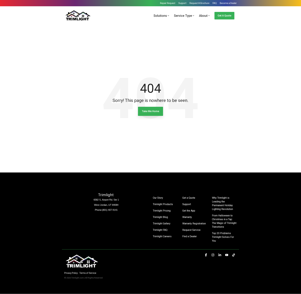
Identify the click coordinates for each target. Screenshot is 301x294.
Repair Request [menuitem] (167, 3)
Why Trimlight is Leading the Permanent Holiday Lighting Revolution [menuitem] (222, 203)
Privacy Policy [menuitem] (71, 273)
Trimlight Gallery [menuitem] (161, 223)
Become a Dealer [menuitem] (228, 3)
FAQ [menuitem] (215, 3)
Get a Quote (224, 15)
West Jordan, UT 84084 (106, 205)
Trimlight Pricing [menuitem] (162, 210)
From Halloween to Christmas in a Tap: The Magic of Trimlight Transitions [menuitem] (224, 221)
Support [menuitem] (182, 3)
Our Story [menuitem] (158, 197)
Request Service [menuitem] (191, 229)
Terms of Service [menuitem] (87, 273)
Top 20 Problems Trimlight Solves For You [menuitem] (223, 237)
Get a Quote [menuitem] (188, 197)
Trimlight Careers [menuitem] (162, 236)
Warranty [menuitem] (187, 217)
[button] (206, 255)
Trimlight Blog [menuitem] (160, 217)
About (203, 16)
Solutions (160, 16)
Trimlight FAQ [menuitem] (160, 229)
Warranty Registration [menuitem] (194, 223)
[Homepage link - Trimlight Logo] (82, 267)
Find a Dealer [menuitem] (189, 236)
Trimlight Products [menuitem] (163, 204)
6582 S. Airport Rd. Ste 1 (106, 199)
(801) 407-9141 (110, 210)
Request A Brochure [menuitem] (199, 3)
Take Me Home (150, 111)
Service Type (183, 16)
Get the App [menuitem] (188, 210)
